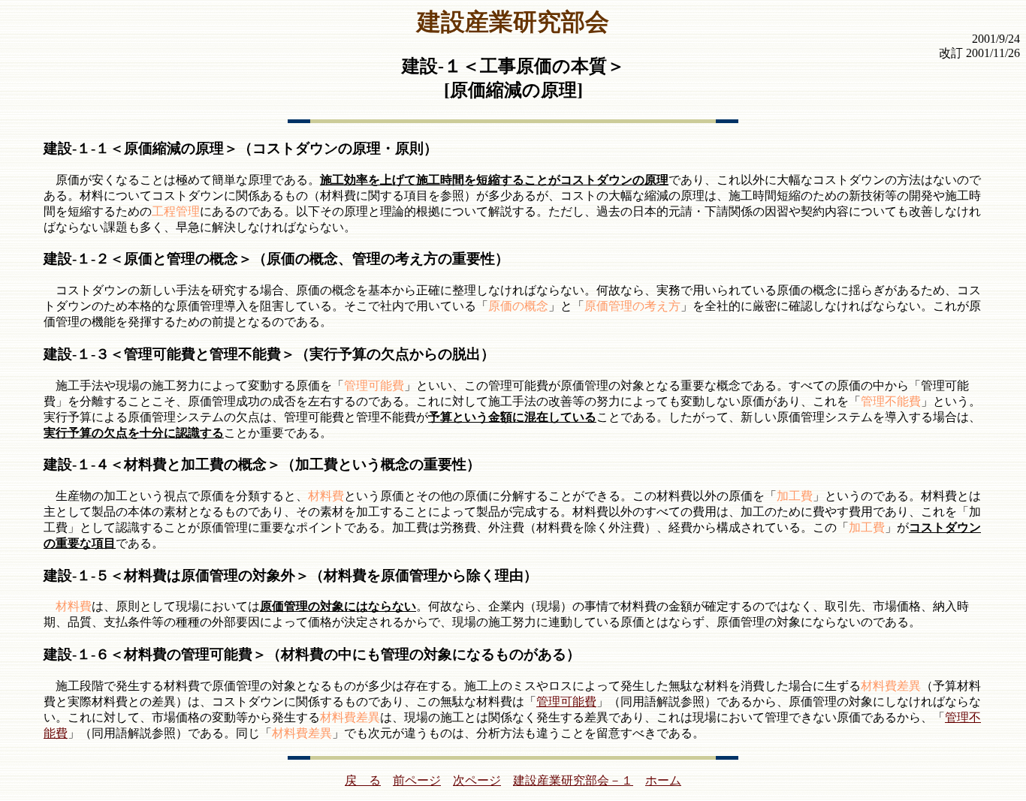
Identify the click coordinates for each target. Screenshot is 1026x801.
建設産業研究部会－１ (573, 780)
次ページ (477, 780)
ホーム (663, 780)
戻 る (363, 780)
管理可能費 (566, 701)
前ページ (417, 780)
